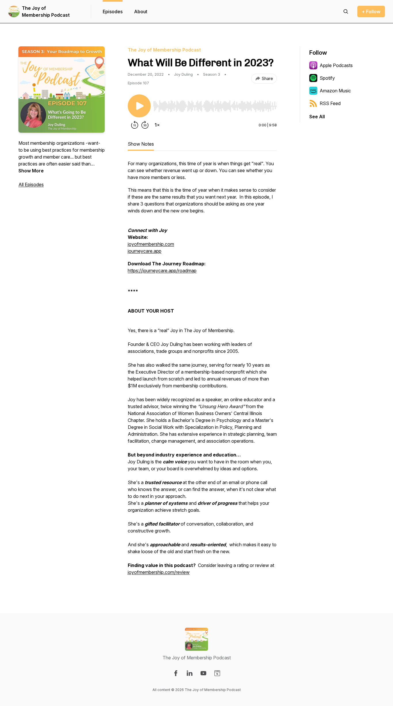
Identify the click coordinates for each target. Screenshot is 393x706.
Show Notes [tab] (141, 144)
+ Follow (371, 11)
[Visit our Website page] (217, 673)
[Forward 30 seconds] (145, 125)
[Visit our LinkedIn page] (189, 673)
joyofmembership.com (151, 244)
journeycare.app (144, 251)
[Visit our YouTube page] (203, 673)
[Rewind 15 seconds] (135, 125)
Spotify (327, 78)
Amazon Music (335, 91)
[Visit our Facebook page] (176, 673)
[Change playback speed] (157, 125)
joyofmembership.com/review (159, 572)
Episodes (113, 11)
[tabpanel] (202, 370)
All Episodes (31, 184)
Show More (31, 171)
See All (317, 116)
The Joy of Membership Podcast (46, 11)
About (140, 11)
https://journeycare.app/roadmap (162, 270)
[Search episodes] (346, 11)
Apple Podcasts (336, 65)
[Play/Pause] (139, 105)
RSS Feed (330, 103)
